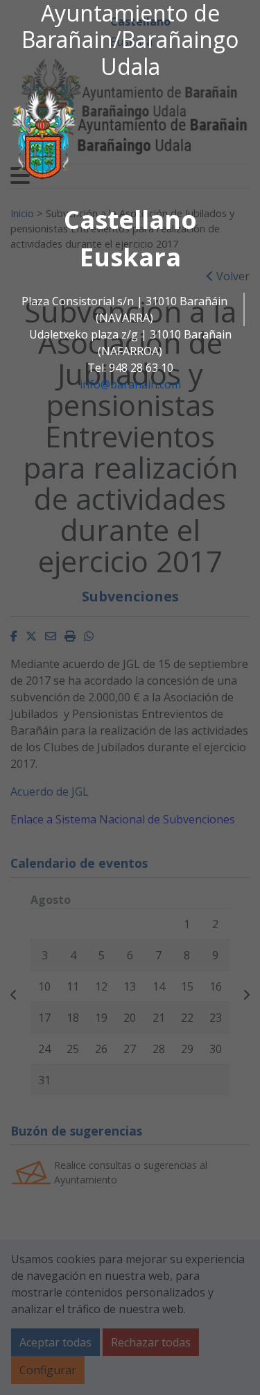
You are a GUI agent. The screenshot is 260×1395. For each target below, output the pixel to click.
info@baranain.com (130, 384)
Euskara (130, 257)
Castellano (130, 220)
